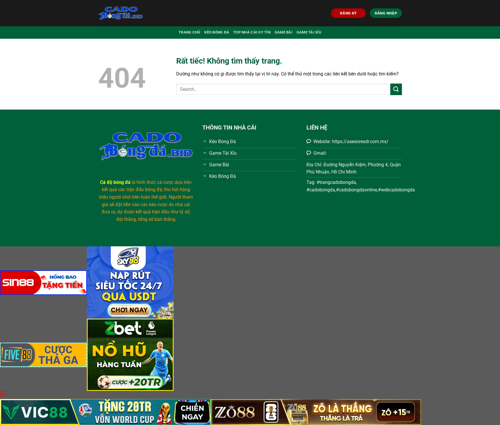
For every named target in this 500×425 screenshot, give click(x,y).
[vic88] (105, 411)
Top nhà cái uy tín (252, 32)
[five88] (43, 354)
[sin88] (43, 282)
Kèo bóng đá (216, 32)
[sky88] (130, 282)
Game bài (284, 32)
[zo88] (316, 411)
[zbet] (130, 354)
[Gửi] (396, 89)
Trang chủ (189, 32)
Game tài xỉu (309, 32)
